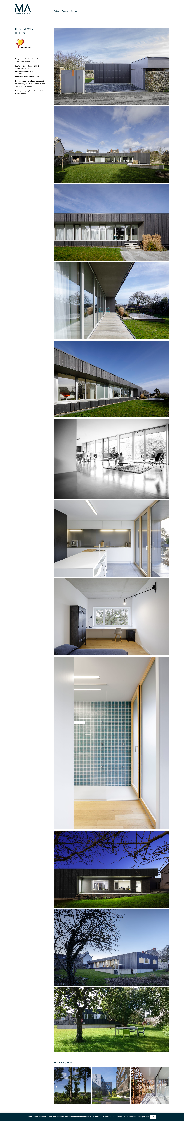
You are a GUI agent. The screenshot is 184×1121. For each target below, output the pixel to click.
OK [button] (153, 1117)
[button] (56, 1087)
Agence (65, 11)
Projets (56, 11)
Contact (74, 11)
